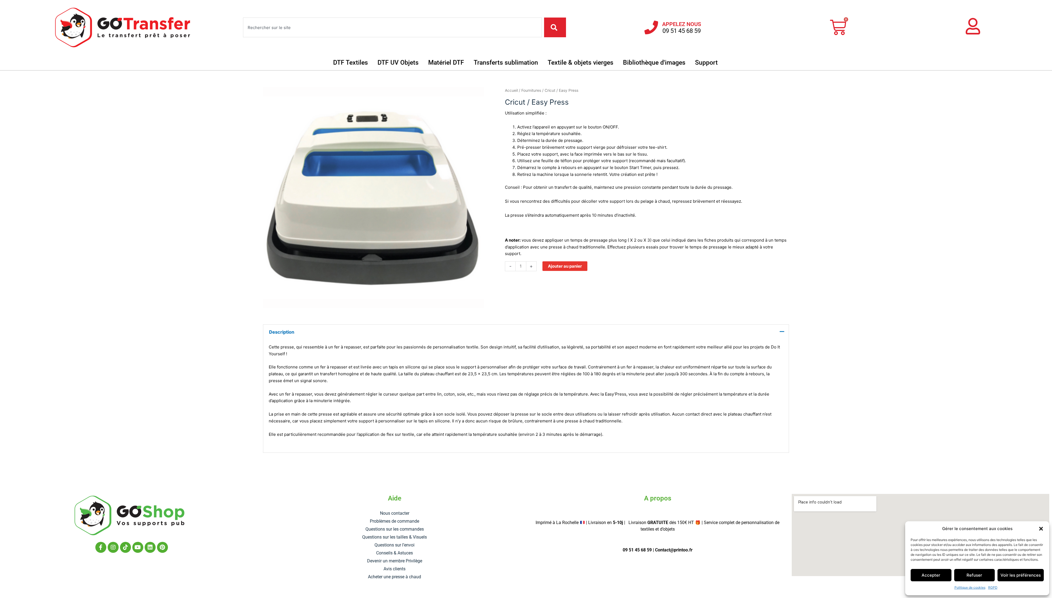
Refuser (974, 575)
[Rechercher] (555, 27)
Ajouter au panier (565, 266)
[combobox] (392, 27)
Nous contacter (394, 513)
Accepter (931, 575)
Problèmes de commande (394, 521)
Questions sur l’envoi (394, 545)
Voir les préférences (1020, 575)
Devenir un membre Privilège (394, 560)
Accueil (511, 90)
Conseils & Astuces (394, 553)
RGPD (992, 587)
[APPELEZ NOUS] (651, 27)
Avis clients (394, 568)
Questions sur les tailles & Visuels (394, 537)
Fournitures (531, 90)
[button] (1041, 528)
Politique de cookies (969, 587)
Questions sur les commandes (394, 529)
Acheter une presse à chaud (394, 576)
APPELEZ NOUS (681, 24)
